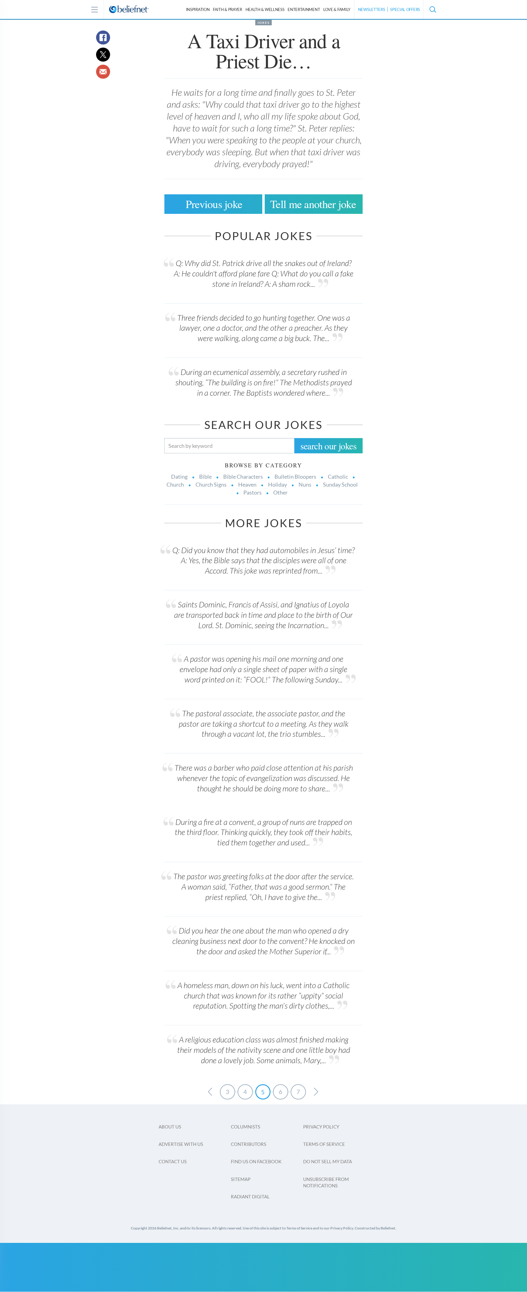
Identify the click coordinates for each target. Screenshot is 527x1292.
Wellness (265, 9)
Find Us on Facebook (256, 1161)
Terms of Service (324, 1144)
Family (336, 9)
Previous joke (214, 203)
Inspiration (198, 9)
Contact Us (173, 1161)
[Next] (316, 1091)
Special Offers (405, 9)
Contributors (248, 1144)
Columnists (245, 1126)
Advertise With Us (181, 1144)
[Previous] (209, 1091)
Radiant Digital (250, 1196)
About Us (170, 1126)
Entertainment (304, 9)
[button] (432, 9)
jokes (263, 22)
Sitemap (240, 1179)
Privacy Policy (321, 1126)
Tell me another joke (313, 203)
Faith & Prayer (227, 9)
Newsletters (371, 9)
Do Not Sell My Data (327, 1161)
